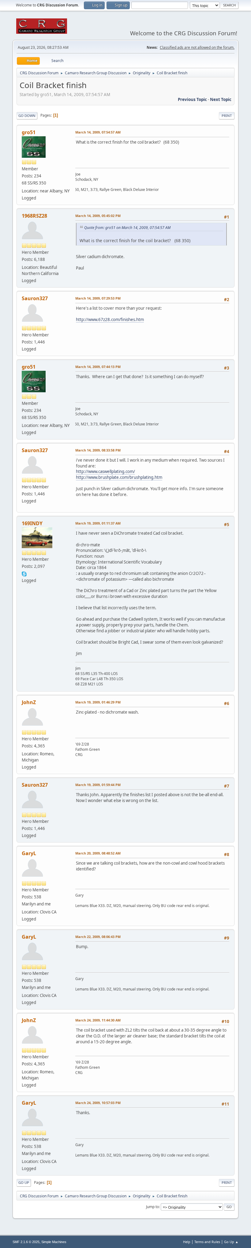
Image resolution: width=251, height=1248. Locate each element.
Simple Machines (53, 1242)
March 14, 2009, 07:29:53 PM (98, 298)
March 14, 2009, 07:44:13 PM (98, 366)
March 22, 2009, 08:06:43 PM (98, 936)
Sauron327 (35, 298)
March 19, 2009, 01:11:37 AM (98, 523)
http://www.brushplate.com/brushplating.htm (119, 477)
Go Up (23, 1182)
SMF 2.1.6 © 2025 (26, 1242)
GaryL (29, 853)
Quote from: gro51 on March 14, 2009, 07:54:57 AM (127, 227)
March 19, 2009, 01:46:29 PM (98, 702)
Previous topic (192, 99)
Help (186, 1241)
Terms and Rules (207, 1241)
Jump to (152, 1206)
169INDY (32, 523)
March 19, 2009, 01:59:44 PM (98, 784)
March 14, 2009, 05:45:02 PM (98, 215)
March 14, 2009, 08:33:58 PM (98, 450)
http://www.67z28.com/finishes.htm (110, 319)
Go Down (27, 115)
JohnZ (29, 702)
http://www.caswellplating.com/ (105, 471)
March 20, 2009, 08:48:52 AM (98, 853)
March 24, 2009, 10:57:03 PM (98, 1102)
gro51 (29, 132)
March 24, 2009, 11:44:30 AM (98, 1020)
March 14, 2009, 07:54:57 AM (98, 132)
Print (227, 115)
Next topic (220, 99)
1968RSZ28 (34, 215)
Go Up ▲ (231, 1241)
